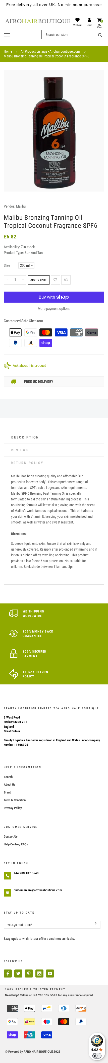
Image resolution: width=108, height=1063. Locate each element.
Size (7, 265)
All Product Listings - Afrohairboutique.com (50, 51)
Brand (7, 792)
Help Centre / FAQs (16, 844)
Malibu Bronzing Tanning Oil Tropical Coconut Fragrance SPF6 (46, 56)
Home (8, 51)
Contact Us (11, 836)
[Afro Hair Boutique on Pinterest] (29, 973)
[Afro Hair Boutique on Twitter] (18, 973)
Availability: (12, 247)
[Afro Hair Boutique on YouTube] (50, 973)
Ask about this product (29, 365)
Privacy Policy (13, 808)
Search (8, 777)
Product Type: (14, 252)
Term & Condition (15, 800)
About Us (9, 784)
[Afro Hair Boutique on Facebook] (8, 973)
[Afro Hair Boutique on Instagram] (39, 973)
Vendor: (9, 206)
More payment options (54, 308)
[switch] (96, 1055)
